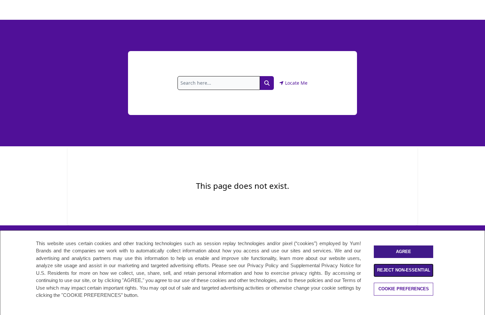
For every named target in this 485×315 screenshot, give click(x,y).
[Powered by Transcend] (10, 311)
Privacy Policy (263, 265)
